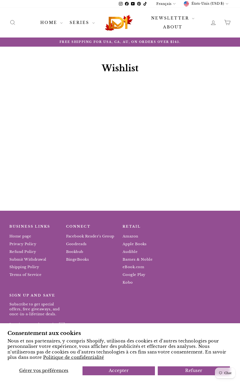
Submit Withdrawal (27, 259)
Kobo (128, 282)
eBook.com (133, 267)
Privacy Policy (22, 244)
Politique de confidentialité (73, 357)
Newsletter (171, 18)
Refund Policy (22, 251)
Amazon (130, 236)
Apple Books (135, 244)
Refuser (193, 370)
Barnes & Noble (138, 259)
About (172, 27)
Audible (130, 251)
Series (80, 22)
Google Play (134, 274)
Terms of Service (25, 274)
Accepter (119, 370)
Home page (20, 236)
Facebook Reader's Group (90, 236)
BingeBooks (77, 259)
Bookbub (74, 251)
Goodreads (76, 244)
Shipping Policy (24, 267)
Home (49, 22)
